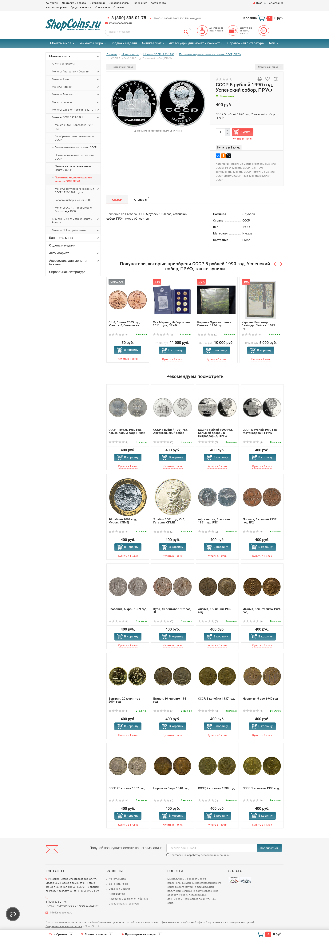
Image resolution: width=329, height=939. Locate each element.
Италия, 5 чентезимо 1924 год (261, 610)
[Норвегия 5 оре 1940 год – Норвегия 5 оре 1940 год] (262, 676)
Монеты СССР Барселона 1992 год (74, 126)
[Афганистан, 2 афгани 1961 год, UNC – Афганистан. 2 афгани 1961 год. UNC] (217, 497)
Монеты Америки (62, 94)
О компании (97, 2)
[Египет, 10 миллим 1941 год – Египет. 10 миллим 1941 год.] (172, 676)
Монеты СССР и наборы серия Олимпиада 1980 (74, 209)
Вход (259, 2)
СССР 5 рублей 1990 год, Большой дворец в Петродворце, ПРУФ (215, 433)
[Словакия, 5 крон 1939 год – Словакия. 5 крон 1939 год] (128, 586)
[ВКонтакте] (218, 155)
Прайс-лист (140, 2)
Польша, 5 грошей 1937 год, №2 (259, 521)
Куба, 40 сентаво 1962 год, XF (172, 610)
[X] (228, 155)
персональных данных (215, 854)
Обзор (117, 199)
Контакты (52, 2)
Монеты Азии (60, 79)
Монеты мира (60, 43)
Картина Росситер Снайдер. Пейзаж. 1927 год (258, 325)
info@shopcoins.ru (120, 22)
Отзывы (118, 7)
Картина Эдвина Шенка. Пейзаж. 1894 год (214, 323)
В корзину (131, 350)
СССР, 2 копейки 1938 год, (216, 788)
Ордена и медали (123, 43)
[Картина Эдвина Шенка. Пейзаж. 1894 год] (216, 300)
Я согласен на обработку (199, 854)
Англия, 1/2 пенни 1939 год (214, 610)
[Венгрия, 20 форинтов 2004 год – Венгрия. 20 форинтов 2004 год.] (128, 676)
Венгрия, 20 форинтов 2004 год (124, 700)
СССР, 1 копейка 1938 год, (261, 788)
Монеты (227, 171)
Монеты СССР (242, 171)
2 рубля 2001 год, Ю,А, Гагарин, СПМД (169, 521)
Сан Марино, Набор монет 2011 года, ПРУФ (171, 323)
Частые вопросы (56, 7)
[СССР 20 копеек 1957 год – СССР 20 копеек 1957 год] (128, 765)
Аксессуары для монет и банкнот (194, 43)
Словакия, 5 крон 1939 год (127, 609)
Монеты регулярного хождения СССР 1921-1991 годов (74, 190)
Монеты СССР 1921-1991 (67, 117)
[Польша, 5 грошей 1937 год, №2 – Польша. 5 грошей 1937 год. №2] (262, 497)
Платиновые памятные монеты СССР (74, 156)
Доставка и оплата (74, 2)
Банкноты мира (91, 43)
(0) (126, 334)
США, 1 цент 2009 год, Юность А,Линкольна (124, 323)
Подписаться (269, 848)
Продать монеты (81, 7)
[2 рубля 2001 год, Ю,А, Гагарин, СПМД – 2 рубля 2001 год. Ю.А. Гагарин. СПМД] (172, 497)
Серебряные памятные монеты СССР (74, 138)
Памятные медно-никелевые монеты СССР (73, 168)
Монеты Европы (62, 102)
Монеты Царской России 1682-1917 (74, 109)
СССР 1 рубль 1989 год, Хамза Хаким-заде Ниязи (127, 431)
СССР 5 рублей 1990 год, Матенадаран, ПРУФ (260, 431)
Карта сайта (158, 2)
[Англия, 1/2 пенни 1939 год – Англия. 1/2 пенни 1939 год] (217, 586)
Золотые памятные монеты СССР (76, 147)
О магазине (102, 7)
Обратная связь (119, 2)
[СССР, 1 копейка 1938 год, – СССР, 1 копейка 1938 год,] (262, 765)
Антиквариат (151, 43)
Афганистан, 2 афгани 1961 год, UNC (214, 521)
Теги (271, 43)
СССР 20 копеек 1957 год (127, 788)
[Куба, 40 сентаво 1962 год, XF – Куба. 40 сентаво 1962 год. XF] (172, 586)
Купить (246, 132)
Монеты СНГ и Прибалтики (69, 230)
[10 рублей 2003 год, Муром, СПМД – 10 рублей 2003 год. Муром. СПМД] (128, 497)
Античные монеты (63, 63)
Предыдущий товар (122, 67)
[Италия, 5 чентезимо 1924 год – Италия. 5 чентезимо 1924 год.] (262, 586)
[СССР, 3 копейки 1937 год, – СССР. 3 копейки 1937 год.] (217, 676)
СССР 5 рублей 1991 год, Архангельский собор (170, 431)
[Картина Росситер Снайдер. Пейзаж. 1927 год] (260, 300)
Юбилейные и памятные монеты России (72, 220)
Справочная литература (245, 43)
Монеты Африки (62, 86)
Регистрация (275, 2)
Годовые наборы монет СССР (73, 199)
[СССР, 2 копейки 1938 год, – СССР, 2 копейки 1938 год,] (217, 765)
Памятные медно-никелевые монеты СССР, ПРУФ (74, 179)
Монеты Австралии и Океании (70, 71)
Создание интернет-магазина (64, 926)
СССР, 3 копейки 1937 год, (216, 698)
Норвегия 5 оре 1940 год (260, 698)
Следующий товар (268, 67)
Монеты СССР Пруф (236, 175)
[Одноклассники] (223, 155)
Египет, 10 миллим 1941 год (170, 700)
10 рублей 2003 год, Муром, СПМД (123, 521)
